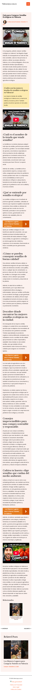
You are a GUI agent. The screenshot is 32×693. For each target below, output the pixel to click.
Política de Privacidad (16, 685)
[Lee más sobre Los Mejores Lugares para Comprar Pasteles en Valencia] (16, 649)
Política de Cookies (16, 689)
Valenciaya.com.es (9, 4)
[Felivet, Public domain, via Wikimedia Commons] (16, 681)
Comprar (6, 666)
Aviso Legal (16, 687)
